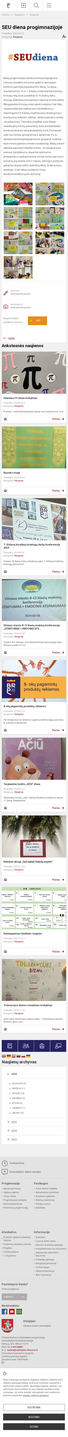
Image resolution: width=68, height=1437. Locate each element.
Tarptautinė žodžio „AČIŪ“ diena (21, 784)
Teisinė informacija (45, 1271)
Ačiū (35, 320)
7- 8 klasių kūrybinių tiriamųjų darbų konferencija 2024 (31, 546)
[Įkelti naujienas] (23, 5)
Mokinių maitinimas (45, 1200)
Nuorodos (40, 1237)
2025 (14, 1122)
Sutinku (34, 1426)
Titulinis (6, 14)
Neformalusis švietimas (47, 1192)
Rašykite (8, 1297)
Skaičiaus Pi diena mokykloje (20, 398)
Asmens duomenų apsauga (49, 1245)
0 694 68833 (17, 1347)
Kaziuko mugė (11, 472)
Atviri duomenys (43, 1275)
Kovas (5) (17, 1103)
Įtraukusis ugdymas (45, 1196)
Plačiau (56, 419)
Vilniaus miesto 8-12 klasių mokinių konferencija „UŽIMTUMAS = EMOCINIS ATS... (31, 627)
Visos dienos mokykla (46, 1188)
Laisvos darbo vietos (46, 1241)
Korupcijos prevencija (46, 1263)
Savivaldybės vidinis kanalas (25, 1171)
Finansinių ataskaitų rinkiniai (17, 1244)
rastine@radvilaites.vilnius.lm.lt (22, 1350)
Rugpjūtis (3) (19, 1083)
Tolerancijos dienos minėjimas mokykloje (27, 1005)
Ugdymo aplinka (11, 1192)
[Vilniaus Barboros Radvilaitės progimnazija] (8, 5)
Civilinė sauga (42, 1267)
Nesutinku (34, 1417)
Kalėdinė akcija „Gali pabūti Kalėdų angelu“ (28, 861)
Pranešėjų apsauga (45, 1259)
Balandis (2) (18, 1098)
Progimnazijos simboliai (15, 1200)
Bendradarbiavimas (12, 1204)
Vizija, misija (9, 1196)
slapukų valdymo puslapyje (36, 1395)
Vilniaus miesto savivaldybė (37, 1325)
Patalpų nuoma (43, 1204)
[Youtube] (12, 1311)
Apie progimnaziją (12, 1188)
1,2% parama (9, 1256)
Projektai (7, 1248)
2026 (14, 1074)
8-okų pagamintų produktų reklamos (24, 706)
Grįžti (11, 338)
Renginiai (34, 14)
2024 (14, 1130)
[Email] (19, 1311)
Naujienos (19, 14)
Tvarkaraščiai (16, 1163)
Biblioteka (40, 1208)
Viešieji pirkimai (10, 1252)
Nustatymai (34, 1407)
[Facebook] (4, 1311)
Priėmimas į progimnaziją (15, 1208)
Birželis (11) (18, 1088)
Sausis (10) (18, 1113)
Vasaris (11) (18, 1108)
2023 (14, 1139)
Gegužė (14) (18, 1093)
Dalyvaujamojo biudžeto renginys (22, 933)
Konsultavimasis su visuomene (51, 1249)
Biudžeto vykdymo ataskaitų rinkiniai (17, 1239)
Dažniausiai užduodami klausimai (47, 1254)
